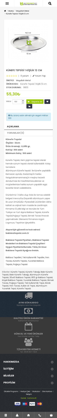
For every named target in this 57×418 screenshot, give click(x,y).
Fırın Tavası (15, 285)
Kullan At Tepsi (28, 285)
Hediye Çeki (25, 391)
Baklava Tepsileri (13, 257)
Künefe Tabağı (33, 271)
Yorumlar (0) (15, 132)
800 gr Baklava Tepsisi (42, 277)
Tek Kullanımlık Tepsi (34, 283)
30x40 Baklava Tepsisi (20, 277)
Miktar (8, 101)
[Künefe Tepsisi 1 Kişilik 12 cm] (28, 42)
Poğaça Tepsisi (20, 264)
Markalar (36, 391)
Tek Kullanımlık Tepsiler (33, 257)
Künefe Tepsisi (20, 260)
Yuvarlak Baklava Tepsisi (34, 280)
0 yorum (25, 75)
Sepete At (35, 101)
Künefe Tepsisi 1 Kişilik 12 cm (17, 14)
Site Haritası (47, 391)
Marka (11, 11)
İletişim (29, 394)
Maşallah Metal (22, 11)
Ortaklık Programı (11, 391)
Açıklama (13, 126)
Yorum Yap (40, 75)
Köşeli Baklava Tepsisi (12, 280)
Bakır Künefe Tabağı (19, 274)
